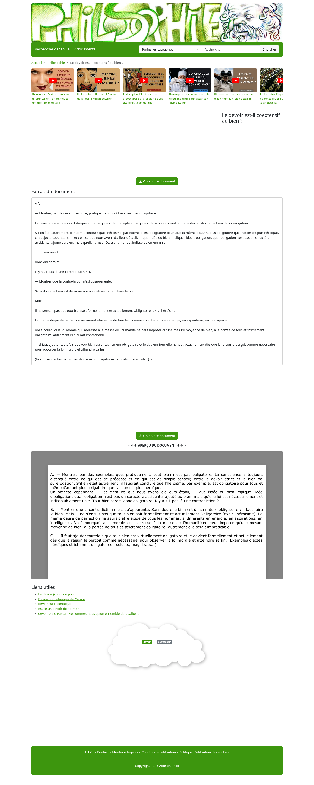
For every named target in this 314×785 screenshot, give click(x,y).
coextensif (164, 641)
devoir (147, 641)
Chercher (269, 49)
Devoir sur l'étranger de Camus (61, 599)
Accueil (36, 62)
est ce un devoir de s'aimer (58, 608)
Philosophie (56, 62)
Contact (103, 752)
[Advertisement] (126, 144)
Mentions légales (125, 752)
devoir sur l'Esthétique (55, 603)
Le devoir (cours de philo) (57, 594)
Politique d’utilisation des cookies (204, 752)
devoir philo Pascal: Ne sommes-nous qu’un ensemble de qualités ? (89, 613)
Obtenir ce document (158, 181)
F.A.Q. (89, 752)
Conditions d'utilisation (159, 752)
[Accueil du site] (157, 21)
